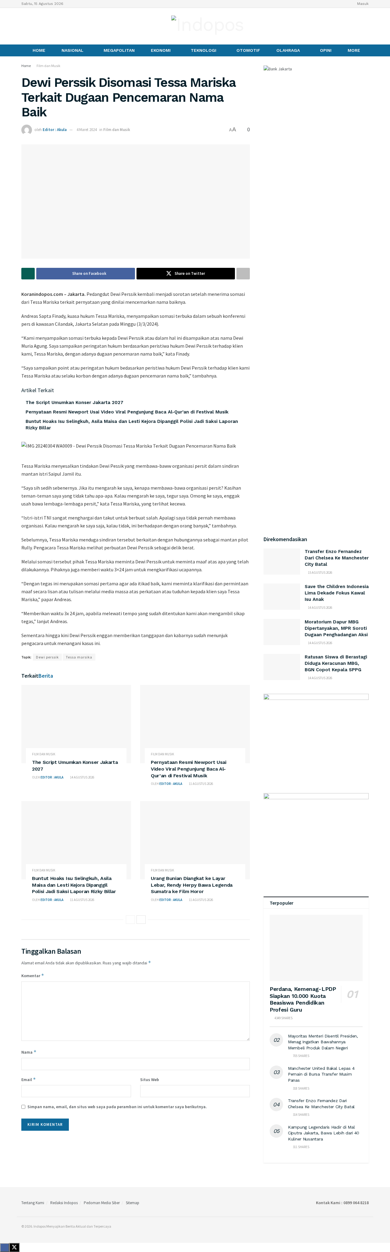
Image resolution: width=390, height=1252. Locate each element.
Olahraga (288, 50)
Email (28, 1079)
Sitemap (132, 1202)
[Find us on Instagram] (34, 26)
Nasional (72, 50)
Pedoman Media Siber (102, 1202)
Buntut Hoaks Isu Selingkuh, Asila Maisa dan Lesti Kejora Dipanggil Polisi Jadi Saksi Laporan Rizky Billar (74, 884)
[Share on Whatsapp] (28, 273)
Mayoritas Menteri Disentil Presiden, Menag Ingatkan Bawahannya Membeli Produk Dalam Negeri (323, 1042)
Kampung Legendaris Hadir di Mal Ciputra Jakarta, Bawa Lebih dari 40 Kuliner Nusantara (323, 1133)
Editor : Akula (55, 129)
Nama (29, 1052)
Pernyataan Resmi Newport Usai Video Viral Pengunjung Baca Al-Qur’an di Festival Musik (127, 412)
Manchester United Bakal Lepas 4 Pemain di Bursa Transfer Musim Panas (321, 1074)
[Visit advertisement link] (316, 737)
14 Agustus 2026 (81, 777)
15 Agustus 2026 (319, 572)
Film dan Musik (48, 65)
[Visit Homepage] (207, 26)
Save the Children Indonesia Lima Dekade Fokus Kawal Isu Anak (337, 593)
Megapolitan (119, 50)
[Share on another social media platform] (243, 273)
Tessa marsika (79, 657)
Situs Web (149, 1079)
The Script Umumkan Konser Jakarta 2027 (74, 402)
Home (39, 50)
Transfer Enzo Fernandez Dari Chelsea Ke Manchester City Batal (337, 558)
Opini (326, 50)
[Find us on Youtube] (44, 26)
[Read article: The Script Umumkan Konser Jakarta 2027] (76, 724)
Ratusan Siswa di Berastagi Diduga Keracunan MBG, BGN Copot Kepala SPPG (336, 663)
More (354, 50)
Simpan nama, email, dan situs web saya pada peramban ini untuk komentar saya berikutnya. (117, 1106)
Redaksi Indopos (64, 1202)
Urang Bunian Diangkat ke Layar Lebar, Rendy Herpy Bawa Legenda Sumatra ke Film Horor (191, 884)
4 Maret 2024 (86, 129)
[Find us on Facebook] (23, 26)
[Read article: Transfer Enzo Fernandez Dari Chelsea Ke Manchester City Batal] (282, 561)
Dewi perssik (47, 657)
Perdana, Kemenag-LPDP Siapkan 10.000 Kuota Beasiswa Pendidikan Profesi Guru (303, 999)
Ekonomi (161, 50)
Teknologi (203, 50)
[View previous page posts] (130, 919)
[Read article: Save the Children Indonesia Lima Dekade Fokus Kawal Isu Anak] (282, 596)
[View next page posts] (141, 919)
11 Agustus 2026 (200, 784)
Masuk (362, 4)
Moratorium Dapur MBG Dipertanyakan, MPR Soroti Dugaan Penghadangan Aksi (336, 628)
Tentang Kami (32, 1202)
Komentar (32, 975)
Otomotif (248, 50)
